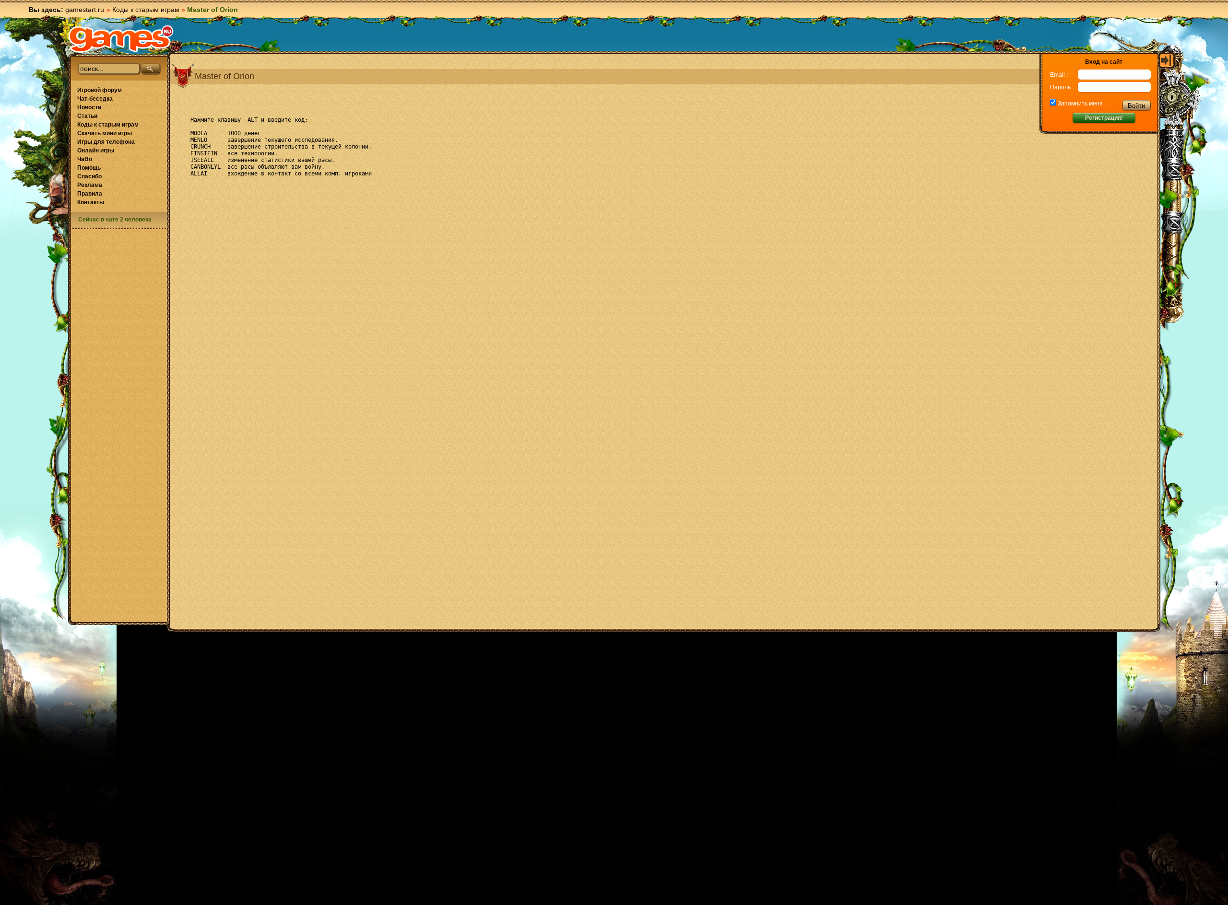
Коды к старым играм (145, 9)
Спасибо (89, 176)
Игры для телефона (106, 142)
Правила (89, 193)
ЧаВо (84, 159)
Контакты (90, 202)
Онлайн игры (95, 150)
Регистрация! (1104, 118)
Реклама (89, 185)
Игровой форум (99, 90)
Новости (89, 107)
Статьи (87, 116)
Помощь (89, 167)
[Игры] (121, 39)
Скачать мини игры (104, 133)
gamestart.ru (84, 9)
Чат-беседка (95, 98)
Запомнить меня (1079, 103)
